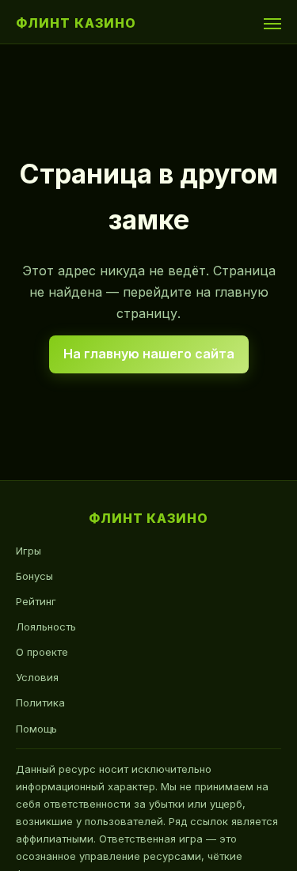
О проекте (42, 652)
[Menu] (272, 23)
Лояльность (46, 626)
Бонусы (34, 576)
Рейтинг (36, 601)
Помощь (36, 728)
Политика (40, 702)
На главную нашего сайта (148, 354)
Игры (28, 550)
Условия (37, 677)
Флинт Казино (76, 23)
